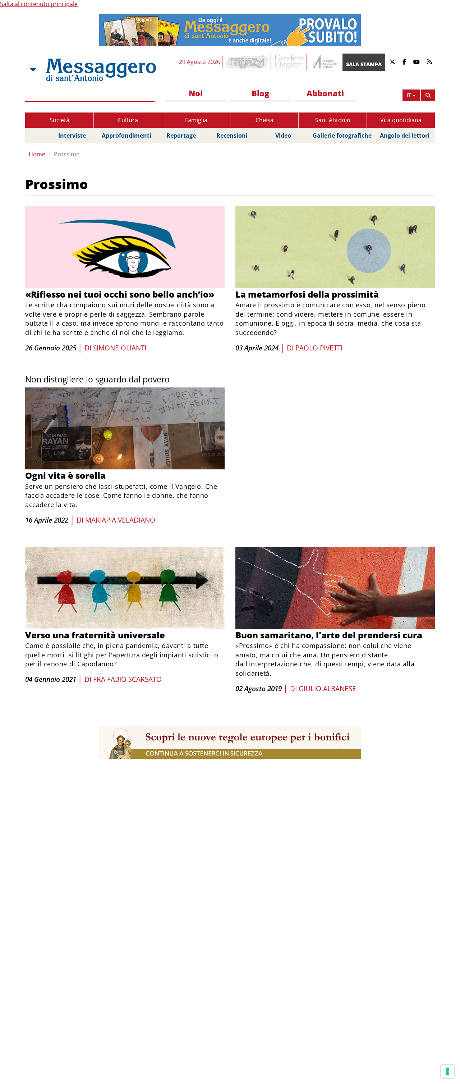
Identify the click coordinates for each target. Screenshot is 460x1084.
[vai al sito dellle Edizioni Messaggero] (324, 62)
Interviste (72, 135)
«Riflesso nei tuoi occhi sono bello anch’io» (119, 294)
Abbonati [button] (325, 93)
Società (59, 120)
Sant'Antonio (332, 120)
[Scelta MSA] (32, 70)
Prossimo (67, 154)
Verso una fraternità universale (95, 635)
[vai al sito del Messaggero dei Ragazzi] (247, 62)
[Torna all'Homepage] (101, 70)
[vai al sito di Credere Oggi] (289, 62)
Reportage (181, 135)
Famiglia (196, 120)
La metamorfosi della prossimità (307, 294)
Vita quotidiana (401, 120)
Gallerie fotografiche (342, 135)
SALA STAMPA (364, 64)
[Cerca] (428, 95)
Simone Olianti (119, 348)
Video (283, 135)
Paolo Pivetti (318, 348)
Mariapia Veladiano (120, 520)
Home (37, 154)
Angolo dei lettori (404, 135)
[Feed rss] (429, 62)
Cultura (128, 120)
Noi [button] (196, 93)
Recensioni (232, 135)
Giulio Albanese (327, 688)
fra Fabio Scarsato (127, 679)
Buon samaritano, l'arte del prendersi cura (328, 635)
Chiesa (264, 120)
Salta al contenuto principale (39, 4)
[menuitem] (195, 93)
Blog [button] (260, 93)
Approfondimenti (126, 135)
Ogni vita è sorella (65, 475)
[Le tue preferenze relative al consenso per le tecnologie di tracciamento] (447, 1071)
